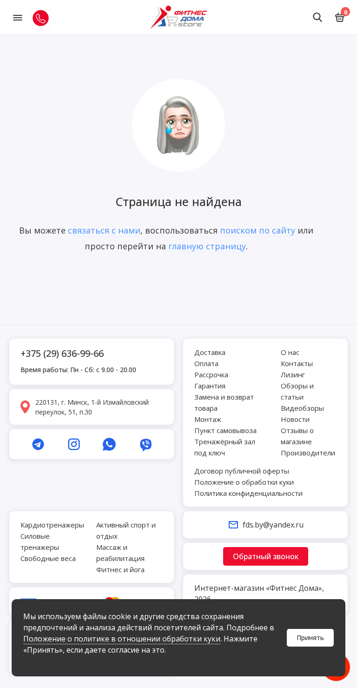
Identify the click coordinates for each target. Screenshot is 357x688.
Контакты (297, 363)
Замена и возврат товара (224, 402)
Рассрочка (211, 374)
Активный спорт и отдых (126, 530)
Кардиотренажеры (52, 524)
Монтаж (207, 419)
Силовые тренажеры (39, 541)
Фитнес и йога (120, 569)
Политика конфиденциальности (248, 493)
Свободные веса (48, 558)
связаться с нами (104, 230)
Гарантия (209, 385)
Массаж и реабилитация (120, 552)
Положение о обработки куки (244, 482)
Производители (308, 452)
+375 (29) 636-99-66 (62, 353)
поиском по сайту (257, 230)
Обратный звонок (265, 556)
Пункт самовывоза (225, 430)
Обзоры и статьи (297, 391)
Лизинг (293, 374)
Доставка (209, 352)
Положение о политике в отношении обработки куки (121, 639)
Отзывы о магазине (297, 436)
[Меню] (17, 17)
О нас (290, 352)
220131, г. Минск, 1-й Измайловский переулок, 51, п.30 (92, 407)
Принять (310, 637)
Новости (295, 419)
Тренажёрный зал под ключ (224, 447)
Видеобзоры (302, 408)
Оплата (206, 363)
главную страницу (207, 246)
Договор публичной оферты (241, 470)
